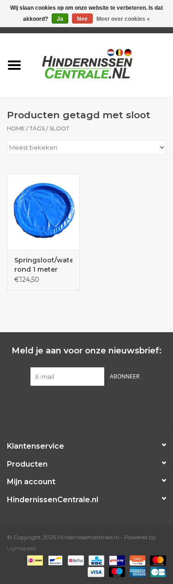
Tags (37, 128)
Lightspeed (21, 548)
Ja (60, 19)
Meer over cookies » (123, 19)
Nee (82, 19)
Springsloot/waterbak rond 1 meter (43, 265)
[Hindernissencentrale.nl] (101, 64)
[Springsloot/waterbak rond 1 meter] (43, 212)
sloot (59, 128)
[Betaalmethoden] (34, 559)
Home (16, 128)
